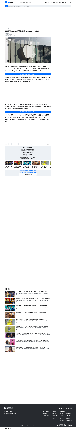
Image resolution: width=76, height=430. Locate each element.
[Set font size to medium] (67, 428)
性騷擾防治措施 (54, 415)
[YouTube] (68, 408)
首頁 (46, 2)
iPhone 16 (27, 144)
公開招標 (68, 415)
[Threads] (64, 408)
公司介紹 (61, 413)
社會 (63, 2)
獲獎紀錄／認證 (69, 420)
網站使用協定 (54, 417)
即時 (49, 2)
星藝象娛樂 (62, 420)
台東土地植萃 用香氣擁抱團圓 (27, 149)
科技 (8, 28)
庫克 (13, 144)
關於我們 (45, 413)
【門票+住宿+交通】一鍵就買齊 (27, 158)
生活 (51, 2)
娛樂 (57, 2)
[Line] (61, 408)
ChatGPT (21, 144)
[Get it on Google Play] (68, 425)
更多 (66, 2)
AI (16, 144)
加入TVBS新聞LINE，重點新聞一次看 (28, 172)
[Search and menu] (70, 2)
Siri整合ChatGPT (49, 144)
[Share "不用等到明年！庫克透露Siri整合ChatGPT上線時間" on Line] (6, 428)
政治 (54, 2)
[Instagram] (66, 408)
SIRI (10, 144)
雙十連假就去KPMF (27, 156)
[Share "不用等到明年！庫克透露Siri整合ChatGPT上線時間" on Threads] (8, 428)
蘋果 (6, 144)
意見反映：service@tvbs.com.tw (10, 413)
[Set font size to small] (65, 428)
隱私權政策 (54, 413)
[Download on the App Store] (60, 425)
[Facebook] (59, 408)
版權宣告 (53, 418)
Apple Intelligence (34, 144)
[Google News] (71, 408)
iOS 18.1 (42, 144)
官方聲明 (68, 418)
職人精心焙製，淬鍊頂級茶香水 (27, 150)
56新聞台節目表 (46, 415)
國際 (60, 2)
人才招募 (61, 417)
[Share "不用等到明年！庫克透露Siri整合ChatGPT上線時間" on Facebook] (10, 428)
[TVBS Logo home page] (9, 2)
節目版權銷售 (68, 413)
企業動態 (61, 415)
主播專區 (61, 418)
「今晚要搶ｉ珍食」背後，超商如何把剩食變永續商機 (18, 6)
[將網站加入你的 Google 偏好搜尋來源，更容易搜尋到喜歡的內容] (28, 174)
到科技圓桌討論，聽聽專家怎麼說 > (27, 74)
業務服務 (68, 417)
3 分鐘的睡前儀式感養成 (28, 152)
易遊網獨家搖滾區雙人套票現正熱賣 (27, 157)
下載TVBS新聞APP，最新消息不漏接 (28, 170)
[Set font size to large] (70, 428)
